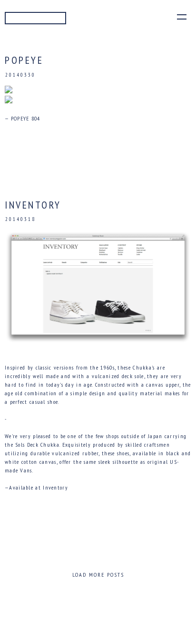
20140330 (20, 74)
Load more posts (98, 574)
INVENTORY (33, 204)
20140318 (20, 219)
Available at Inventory (38, 487)
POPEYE (24, 60)
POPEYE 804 (25, 118)
